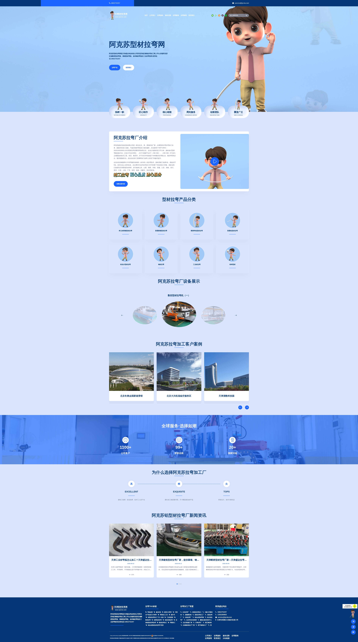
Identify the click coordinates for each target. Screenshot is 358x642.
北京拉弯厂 (186, 612)
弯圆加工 (172, 622)
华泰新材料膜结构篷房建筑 (131, 395)
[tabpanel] (131, 551)
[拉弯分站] (353, 632)
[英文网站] (353, 621)
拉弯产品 (114, 67)
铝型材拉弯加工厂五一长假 (156, 617)
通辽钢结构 (208, 622)
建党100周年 (168, 612)
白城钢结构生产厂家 (189, 625)
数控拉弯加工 (163, 622)
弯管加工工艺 (164, 614)
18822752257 (115, 3)
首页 (146, 15)
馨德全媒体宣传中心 (206, 620)
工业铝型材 (170, 617)
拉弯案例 (176, 15)
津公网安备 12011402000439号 (158, 635)
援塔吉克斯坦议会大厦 (179, 395)
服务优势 (168, 15)
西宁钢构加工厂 (202, 625)
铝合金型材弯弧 (199, 617)
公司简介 (152, 15)
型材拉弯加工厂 (199, 614)
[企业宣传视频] (352, 613)
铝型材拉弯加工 (196, 612)
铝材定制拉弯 (169, 620)
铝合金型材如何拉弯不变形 (156, 625)
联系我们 (192, 15)
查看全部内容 (121, 184)
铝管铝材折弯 (158, 620)
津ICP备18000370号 (148, 635)
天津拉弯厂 (198, 622)
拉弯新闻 (184, 15)
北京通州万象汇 (226, 395)
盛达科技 (158, 612)
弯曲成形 (150, 612)
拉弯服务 (160, 15)
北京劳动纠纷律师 (191, 620)
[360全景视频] (353, 627)
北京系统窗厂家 (187, 622)
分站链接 (226, 638)
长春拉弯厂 (188, 617)
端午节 (173, 614)
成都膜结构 (188, 614)
